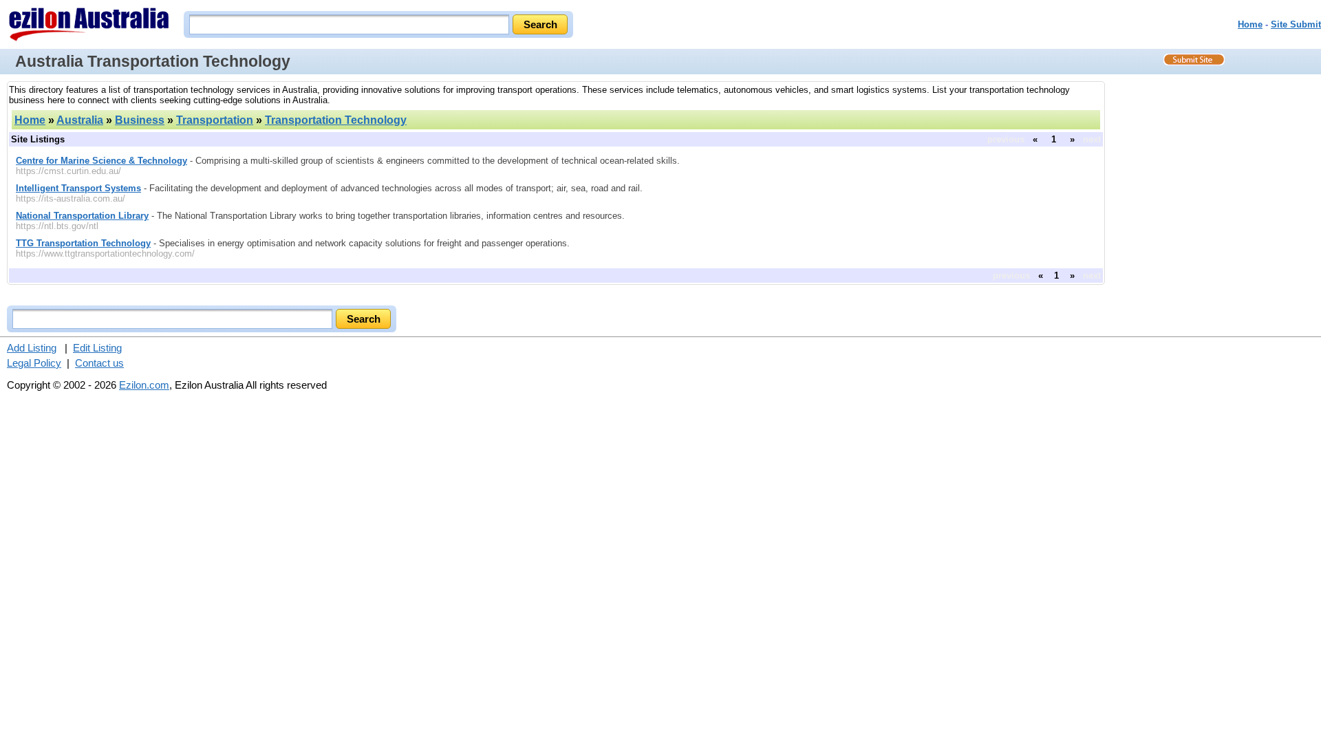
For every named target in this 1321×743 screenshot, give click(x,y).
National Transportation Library (82, 216)
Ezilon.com (144, 385)
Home (1250, 24)
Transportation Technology (336, 120)
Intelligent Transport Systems (78, 188)
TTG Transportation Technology (83, 243)
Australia (79, 120)
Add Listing (31, 348)
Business (139, 120)
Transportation (214, 120)
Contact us (99, 363)
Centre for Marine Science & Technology (101, 160)
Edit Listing (97, 348)
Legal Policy (34, 363)
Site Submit (1296, 24)
